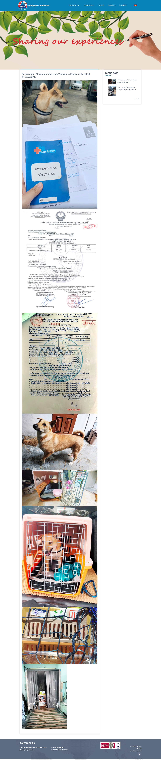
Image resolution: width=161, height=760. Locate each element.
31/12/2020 (30, 77)
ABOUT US (73, 5)
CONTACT (123, 5)
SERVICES (88, 5)
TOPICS (101, 5)
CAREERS (111, 5)
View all (136, 99)
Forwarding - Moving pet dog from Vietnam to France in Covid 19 (56, 74)
